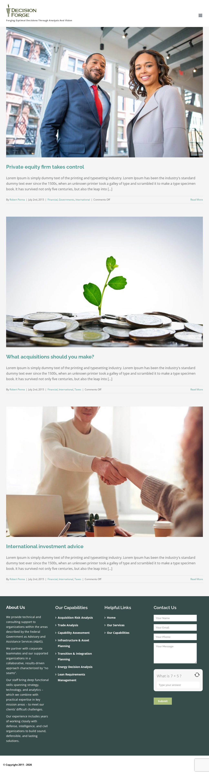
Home (111, 617)
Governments (66, 199)
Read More (196, 199)
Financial (53, 199)
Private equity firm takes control (45, 167)
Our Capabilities (118, 633)
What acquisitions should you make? (50, 357)
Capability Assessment (74, 633)
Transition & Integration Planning (75, 656)
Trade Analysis (68, 625)
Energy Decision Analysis (75, 667)
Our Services (116, 625)
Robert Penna (17, 199)
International (83, 199)
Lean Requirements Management (71, 677)
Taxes (77, 389)
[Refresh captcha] (197, 674)
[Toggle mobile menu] (201, 15)
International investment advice (44, 546)
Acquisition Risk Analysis (75, 617)
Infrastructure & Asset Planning (73, 643)
